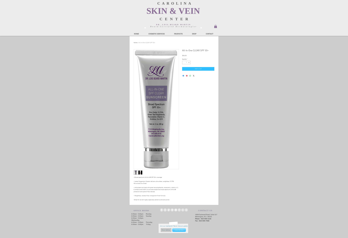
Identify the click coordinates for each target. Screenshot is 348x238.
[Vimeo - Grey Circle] (172, 210)
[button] (215, 26)
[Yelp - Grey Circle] (186, 210)
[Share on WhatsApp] (190, 76)
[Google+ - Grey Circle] (182, 210)
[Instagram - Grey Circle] (165, 210)
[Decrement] (183, 62)
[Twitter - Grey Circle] (168, 210)
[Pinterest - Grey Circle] (179, 210)
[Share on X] (194, 76)
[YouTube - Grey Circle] (175, 210)
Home (135, 43)
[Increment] (189, 62)
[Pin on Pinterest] (187, 76)
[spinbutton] (186, 62)
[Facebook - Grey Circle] (161, 210)
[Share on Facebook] (183, 76)
